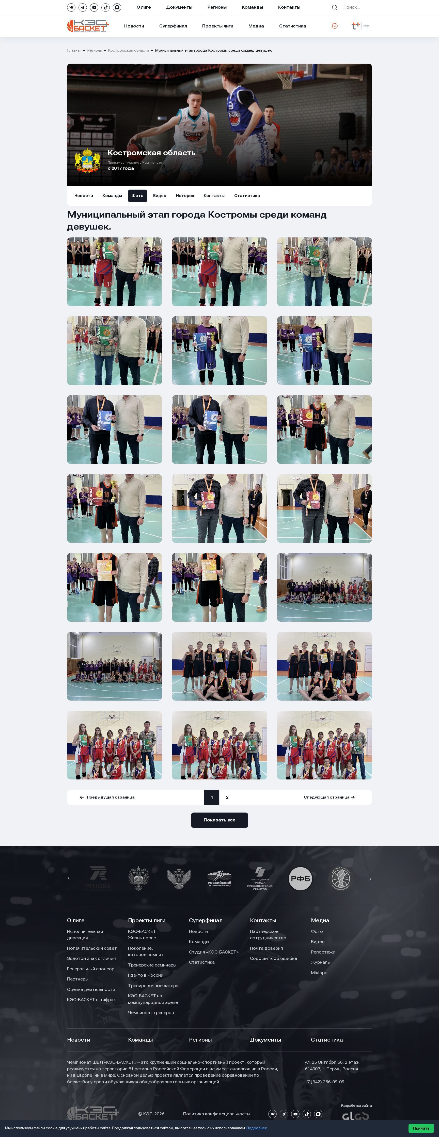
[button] (69, 878)
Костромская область (128, 50)
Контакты (289, 7)
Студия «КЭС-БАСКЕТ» (214, 952)
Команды (252, 7)
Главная (74, 50)
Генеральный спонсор (90, 968)
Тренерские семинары (152, 965)
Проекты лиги (146, 920)
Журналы (321, 962)
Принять (421, 1128)
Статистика (292, 26)
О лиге (144, 7)
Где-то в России (145, 975)
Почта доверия (266, 948)
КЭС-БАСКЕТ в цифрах (91, 999)
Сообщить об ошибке (273, 958)
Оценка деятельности (91, 989)
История (185, 195)
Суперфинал (173, 26)
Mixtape (319, 972)
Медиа (256, 26)
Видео (159, 195)
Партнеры (77, 979)
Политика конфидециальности (216, 1113)
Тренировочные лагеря (153, 985)
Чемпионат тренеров (151, 1012)
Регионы (217, 7)
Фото (138, 195)
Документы (179, 7)
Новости (134, 26)
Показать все (220, 819)
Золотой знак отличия (91, 958)
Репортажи (323, 952)
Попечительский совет (92, 948)
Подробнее (256, 1128)
